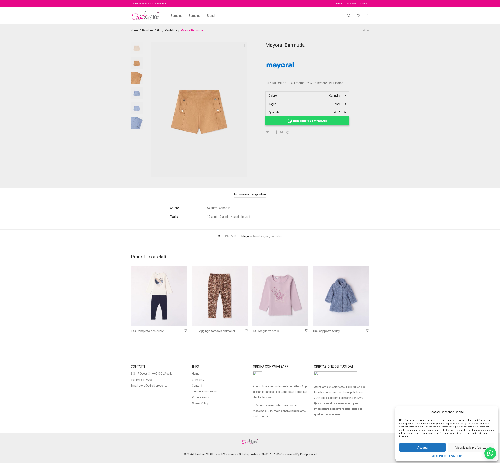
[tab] (250, 194)
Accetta (422, 447)
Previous (153, 109)
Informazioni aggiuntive (250, 194)
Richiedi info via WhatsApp (310, 120)
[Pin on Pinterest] (288, 132)
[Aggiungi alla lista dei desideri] (268, 132)
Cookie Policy (438, 456)
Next (245, 109)
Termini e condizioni (204, 391)
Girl (159, 30)
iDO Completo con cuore (147, 331)
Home (338, 4)
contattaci (160, 3)
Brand (211, 16)
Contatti (364, 4)
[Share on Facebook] (276, 132)
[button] (490, 453)
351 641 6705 (144, 379)
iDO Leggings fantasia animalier (213, 331)
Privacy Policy (455, 456)
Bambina (176, 16)
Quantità (274, 112)
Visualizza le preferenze (470, 447)
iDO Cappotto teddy (326, 331)
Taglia (272, 104)
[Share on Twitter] (281, 132)
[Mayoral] (280, 77)
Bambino (195, 16)
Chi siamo (351, 4)
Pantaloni (171, 30)
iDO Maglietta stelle (266, 331)
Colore (273, 95)
